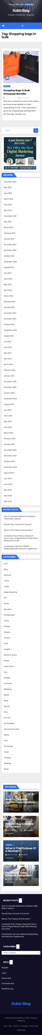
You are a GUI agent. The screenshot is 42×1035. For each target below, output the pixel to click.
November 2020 (10, 387)
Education (8, 609)
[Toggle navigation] (22, 26)
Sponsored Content (11, 729)
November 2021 (10, 319)
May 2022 (8, 284)
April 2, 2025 (12, 879)
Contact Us (16, 1026)
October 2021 (9, 324)
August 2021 (9, 336)
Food (6, 643)
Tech (6, 740)
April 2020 (8, 427)
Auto (6, 564)
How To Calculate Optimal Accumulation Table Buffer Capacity (19, 802)
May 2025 (8, 187)
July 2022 (8, 273)
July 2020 (8, 410)
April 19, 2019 (11, 98)
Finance (7, 638)
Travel (6, 752)
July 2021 (8, 342)
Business (7, 86)
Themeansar (21, 1021)
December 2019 (10, 450)
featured (7, 632)
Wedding (7, 763)
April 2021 (8, 359)
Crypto (6, 586)
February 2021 (9, 370)
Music (6, 701)
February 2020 (9, 439)
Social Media (9, 723)
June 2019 (8, 484)
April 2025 (8, 193)
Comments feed (8, 983)
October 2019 (9, 461)
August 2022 (9, 267)
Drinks (6, 604)
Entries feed (6, 978)
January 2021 (9, 376)
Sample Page (21, 1030)
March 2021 (8, 364)
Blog (10, 1026)
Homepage (24, 1026)
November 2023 (10, 216)
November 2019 (10, 456)
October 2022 (9, 256)
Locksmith (8, 683)
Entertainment (9, 615)
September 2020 (10, 399)
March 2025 (8, 199)
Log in (4, 973)
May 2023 (8, 222)
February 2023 (9, 233)
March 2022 (8, 296)
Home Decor (9, 666)
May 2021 (8, 353)
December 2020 (10, 381)
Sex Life (7, 718)
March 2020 (8, 433)
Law (5, 672)
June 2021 (8, 347)
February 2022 (9, 302)
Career (6, 581)
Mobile (6, 695)
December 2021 (10, 313)
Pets (5, 712)
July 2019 (8, 478)
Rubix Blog (21, 11)
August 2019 (9, 473)
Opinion (7, 706)
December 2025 (10, 182)
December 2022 (10, 245)
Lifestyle (7, 678)
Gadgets (7, 649)
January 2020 (9, 444)
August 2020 (9, 404)
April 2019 (8, 496)
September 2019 (10, 467)
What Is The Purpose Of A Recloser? (18, 530)
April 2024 (8, 210)
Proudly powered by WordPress (15, 1018)
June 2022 (8, 279)
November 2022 (10, 250)
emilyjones (24, 98)
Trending (7, 758)
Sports (6, 735)
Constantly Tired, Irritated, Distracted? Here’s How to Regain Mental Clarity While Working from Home (20, 538)
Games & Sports (10, 655)
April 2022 (8, 290)
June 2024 (8, 205)
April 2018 (8, 501)
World (6, 769)
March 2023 (8, 227)
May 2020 (8, 421)
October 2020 (9, 393)
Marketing (8, 689)
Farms (6, 621)
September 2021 (10, 330)
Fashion (7, 626)
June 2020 (8, 416)
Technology (8, 746)
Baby (6, 569)
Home (5, 1026)
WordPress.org (7, 989)
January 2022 (9, 307)
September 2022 (10, 262)
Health (6, 661)
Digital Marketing (10, 592)
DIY (5, 598)
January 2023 (9, 239)
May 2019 (8, 490)
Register (5, 968)
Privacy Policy (33, 1026)
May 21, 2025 (12, 855)
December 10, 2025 (15, 806)
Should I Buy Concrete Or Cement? (17, 524)
